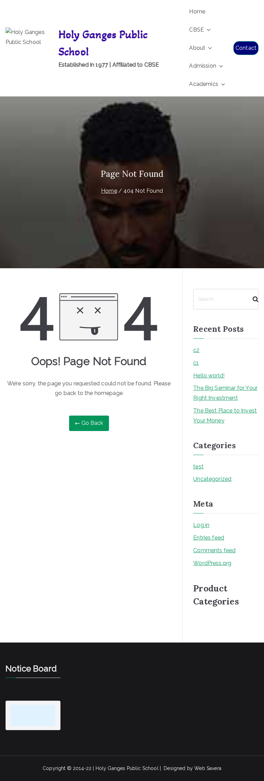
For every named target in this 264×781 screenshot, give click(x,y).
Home (197, 11)
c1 (196, 363)
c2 (196, 350)
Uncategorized (212, 479)
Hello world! (208, 375)
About (197, 48)
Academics (203, 84)
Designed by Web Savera (192, 768)
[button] (207, 30)
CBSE (196, 29)
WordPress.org (212, 563)
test (198, 466)
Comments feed (214, 550)
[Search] (253, 299)
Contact (245, 48)
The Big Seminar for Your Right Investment (225, 393)
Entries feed (208, 537)
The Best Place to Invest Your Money (225, 415)
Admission (202, 66)
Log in (201, 525)
